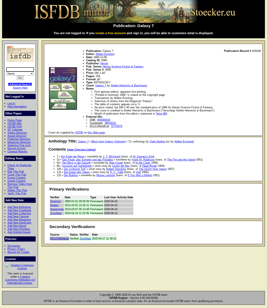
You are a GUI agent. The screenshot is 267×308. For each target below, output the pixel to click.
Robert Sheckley (116, 169)
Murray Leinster (105, 175)
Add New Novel (17, 225)
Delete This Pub (17, 190)
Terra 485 (161, 113)
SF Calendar (15, 129)
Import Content (16, 180)
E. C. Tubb (116, 172)
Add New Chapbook (19, 210)
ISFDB (79, 132)
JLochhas (56, 213)
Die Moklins (71, 175)
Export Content (17, 177)
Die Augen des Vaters (77, 172)
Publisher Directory (19, 139)
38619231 (110, 123)
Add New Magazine (19, 219)
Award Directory (17, 135)
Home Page (15, 120)
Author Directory (17, 132)
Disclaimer (14, 245)
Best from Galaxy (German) (109, 141)
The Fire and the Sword (181, 159)
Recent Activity (17, 148)
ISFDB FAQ (15, 126)
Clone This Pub (17, 174)
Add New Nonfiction (19, 222)
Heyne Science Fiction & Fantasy (123, 66)
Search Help (20, 87)
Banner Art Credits (19, 252)
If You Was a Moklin (140, 175)
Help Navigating (17, 106)
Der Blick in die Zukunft (76, 162)
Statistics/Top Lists (19, 145)
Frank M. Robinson (143, 159)
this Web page (96, 132)
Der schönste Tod (74, 169)
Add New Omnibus (19, 229)
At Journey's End (143, 156)
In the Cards (143, 162)
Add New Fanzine (18, 216)
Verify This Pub (17, 193)
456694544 (103, 119)
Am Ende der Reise (72, 156)
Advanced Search (20, 84)
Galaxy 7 (100, 85)
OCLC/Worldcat (59, 238)
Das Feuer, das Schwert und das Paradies (87, 159)
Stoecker (55, 201)
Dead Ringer (149, 165)
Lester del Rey (121, 165)
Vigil (138, 172)
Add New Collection (19, 213)
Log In (11, 103)
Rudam (54, 205)
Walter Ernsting (105, 54)
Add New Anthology (19, 207)
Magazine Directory (19, 142)
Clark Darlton (157, 141)
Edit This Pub (16, 171)
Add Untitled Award (19, 232)
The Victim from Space (153, 169)
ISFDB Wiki (15, 123)
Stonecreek (57, 209)
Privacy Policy (16, 249)
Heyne (104, 63)
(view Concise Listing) (81, 149)
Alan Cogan (116, 162)
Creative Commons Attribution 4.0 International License (20, 279)
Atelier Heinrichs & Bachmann (129, 85)
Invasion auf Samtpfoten (77, 165)
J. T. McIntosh (111, 156)
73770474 (116, 126)
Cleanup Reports (18, 151)
